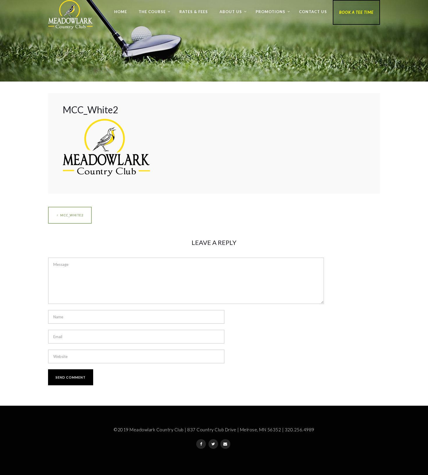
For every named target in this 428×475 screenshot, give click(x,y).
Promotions (270, 11)
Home (120, 11)
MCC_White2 (71, 215)
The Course (152, 11)
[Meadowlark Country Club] (70, 14)
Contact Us (313, 11)
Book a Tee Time (356, 12)
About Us (231, 11)
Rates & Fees (193, 11)
